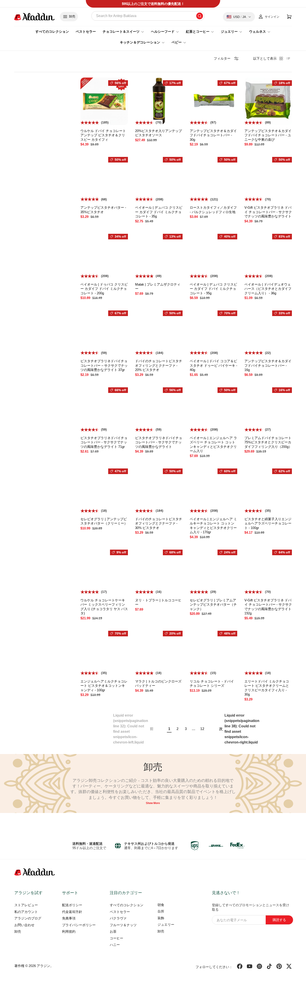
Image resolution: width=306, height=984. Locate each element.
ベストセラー (86, 31)
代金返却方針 (72, 912)
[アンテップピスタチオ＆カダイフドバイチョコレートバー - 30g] (213, 101)
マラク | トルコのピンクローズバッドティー (158, 683)
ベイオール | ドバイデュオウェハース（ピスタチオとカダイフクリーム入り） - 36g (267, 288)
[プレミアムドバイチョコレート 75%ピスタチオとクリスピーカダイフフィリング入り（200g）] (268, 408)
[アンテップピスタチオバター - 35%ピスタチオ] (104, 178)
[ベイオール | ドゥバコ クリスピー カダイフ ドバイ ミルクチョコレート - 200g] (104, 255)
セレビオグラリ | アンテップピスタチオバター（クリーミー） (103, 521)
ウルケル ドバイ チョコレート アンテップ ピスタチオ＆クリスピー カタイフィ (103, 135)
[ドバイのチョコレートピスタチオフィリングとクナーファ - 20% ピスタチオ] (159, 331)
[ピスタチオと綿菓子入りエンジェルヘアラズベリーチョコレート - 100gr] (268, 489)
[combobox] (148, 16)
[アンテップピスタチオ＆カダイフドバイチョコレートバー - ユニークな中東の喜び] (268, 101)
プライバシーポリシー (79, 925)
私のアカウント (26, 912)
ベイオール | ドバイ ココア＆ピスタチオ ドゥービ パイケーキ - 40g (213, 365)
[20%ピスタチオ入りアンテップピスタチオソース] (159, 101)
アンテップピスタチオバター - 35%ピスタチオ (103, 210)
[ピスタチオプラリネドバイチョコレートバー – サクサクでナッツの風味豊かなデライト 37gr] (104, 331)
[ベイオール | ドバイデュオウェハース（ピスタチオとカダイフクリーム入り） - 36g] (268, 255)
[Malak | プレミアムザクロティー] (159, 255)
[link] (133, 729)
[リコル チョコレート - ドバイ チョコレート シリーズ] (213, 652)
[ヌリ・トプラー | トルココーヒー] (159, 570)
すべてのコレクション (52, 31)
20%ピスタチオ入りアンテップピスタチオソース (158, 133)
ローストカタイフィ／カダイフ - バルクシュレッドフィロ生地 (213, 210)
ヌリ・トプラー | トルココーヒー (158, 602)
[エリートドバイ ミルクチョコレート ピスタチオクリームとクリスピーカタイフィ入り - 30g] (268, 652)
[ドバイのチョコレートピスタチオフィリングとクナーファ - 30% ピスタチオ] (159, 489)
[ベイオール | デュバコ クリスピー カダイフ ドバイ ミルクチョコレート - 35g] (159, 178)
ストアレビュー (26, 905)
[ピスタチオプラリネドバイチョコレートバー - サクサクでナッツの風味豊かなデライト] (159, 408)
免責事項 (68, 918)
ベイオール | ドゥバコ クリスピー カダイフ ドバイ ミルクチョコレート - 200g (104, 288)
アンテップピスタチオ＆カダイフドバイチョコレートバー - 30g (213, 135)
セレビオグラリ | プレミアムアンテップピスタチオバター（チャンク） (213, 604)
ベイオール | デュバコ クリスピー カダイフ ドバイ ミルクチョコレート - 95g (213, 288)
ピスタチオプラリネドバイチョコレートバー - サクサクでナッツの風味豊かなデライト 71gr (103, 442)
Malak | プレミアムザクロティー (157, 286)
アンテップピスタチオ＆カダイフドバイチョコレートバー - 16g (267, 365)
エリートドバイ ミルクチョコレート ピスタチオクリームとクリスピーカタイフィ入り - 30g (266, 687)
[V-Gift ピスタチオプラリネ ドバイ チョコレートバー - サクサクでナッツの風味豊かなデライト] (268, 178)
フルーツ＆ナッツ (123, 925)
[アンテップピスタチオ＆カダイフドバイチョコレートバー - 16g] (268, 331)
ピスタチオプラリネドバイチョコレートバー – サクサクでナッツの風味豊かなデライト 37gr (104, 365)
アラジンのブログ (27, 918)
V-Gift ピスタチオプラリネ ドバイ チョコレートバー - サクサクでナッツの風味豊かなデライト (268, 212)
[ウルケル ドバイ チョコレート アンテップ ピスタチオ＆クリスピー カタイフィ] (104, 101)
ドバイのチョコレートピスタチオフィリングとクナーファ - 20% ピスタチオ (158, 365)
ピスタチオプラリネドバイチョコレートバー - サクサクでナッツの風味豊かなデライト (158, 442)
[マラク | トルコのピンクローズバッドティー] (159, 652)
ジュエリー (165, 924)
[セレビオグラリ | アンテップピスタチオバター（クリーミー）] (104, 489)
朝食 (160, 905)
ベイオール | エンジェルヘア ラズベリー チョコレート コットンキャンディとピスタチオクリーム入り (213, 444)
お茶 (113, 931)
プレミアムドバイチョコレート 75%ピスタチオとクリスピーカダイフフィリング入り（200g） (268, 442)
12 (202, 729)
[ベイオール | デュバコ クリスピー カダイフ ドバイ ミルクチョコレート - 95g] (213, 255)
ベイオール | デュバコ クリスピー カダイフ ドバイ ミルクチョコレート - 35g (158, 212)
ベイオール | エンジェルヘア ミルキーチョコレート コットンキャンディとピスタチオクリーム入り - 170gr (213, 525)
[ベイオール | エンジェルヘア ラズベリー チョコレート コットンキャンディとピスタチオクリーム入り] (213, 408)
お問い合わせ (24, 925)
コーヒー (116, 938)
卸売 (17, 931)
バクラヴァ (118, 918)
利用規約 (68, 931)
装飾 (160, 918)
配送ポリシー (72, 905)
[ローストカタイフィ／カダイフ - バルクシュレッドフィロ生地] (213, 178)
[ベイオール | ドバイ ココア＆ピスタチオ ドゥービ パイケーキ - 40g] (213, 331)
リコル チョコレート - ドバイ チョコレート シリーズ (212, 683)
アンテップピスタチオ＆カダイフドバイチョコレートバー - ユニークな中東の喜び (267, 135)
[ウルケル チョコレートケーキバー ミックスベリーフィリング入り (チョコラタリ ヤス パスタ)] (104, 570)
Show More (153, 803)
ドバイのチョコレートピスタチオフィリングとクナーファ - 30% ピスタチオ (158, 523)
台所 (160, 911)
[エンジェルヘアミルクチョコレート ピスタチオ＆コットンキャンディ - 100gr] (104, 652)
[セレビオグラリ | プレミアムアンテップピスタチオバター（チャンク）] (213, 570)
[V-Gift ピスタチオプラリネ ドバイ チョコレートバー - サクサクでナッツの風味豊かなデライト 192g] (268, 570)
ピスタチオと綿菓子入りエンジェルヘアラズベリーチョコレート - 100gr (267, 523)
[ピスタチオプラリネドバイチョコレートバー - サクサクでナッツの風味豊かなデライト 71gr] (104, 408)
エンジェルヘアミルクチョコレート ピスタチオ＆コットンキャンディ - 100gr (103, 685)
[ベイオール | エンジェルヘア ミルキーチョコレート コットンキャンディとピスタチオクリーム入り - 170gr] (213, 489)
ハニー (115, 945)
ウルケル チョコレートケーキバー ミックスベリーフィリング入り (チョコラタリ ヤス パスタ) (104, 606)
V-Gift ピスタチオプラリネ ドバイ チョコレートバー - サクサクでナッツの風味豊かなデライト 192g (268, 606)
